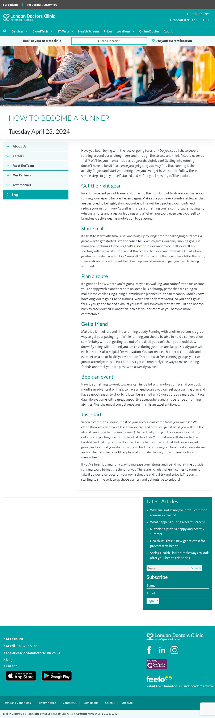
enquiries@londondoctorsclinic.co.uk (33, 653)
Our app (11, 666)
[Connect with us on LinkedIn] (162, 650)
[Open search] (4, 31)
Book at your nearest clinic (42, 41)
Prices (108, 31)
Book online (199, 14)
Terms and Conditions (17, 703)
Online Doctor (149, 31)
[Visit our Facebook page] (149, 650)
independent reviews (199, 686)
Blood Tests (41, 31)
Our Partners (22, 175)
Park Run (122, 362)
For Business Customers (42, 4)
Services (18, 31)
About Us (19, 146)
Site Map (127, 703)
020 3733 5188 (196, 20)
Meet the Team (23, 165)
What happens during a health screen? (177, 522)
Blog (15, 194)
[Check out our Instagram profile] (175, 650)
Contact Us (70, 703)
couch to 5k (137, 241)
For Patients (10, 4)
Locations (123, 31)
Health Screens (89, 31)
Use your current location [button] (173, 41)
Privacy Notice (47, 703)
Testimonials (22, 185)
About (168, 31)
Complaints (91, 703)
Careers (18, 156)
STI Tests (63, 31)
